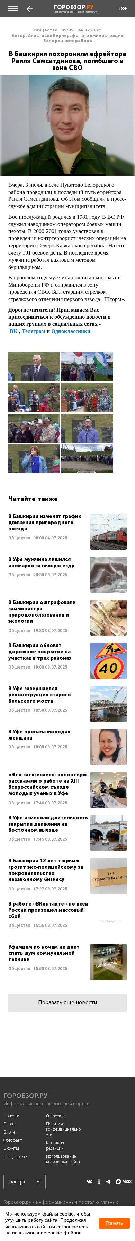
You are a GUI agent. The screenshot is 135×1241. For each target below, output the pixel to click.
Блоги (9, 1132)
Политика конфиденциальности (63, 1129)
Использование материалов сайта (63, 1159)
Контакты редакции (55, 1145)
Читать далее (67, 532)
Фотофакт (12, 1140)
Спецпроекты (15, 1156)
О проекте (55, 1116)
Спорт (9, 1123)
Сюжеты (11, 1148)
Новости (11, 1116)
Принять (114, 1223)
